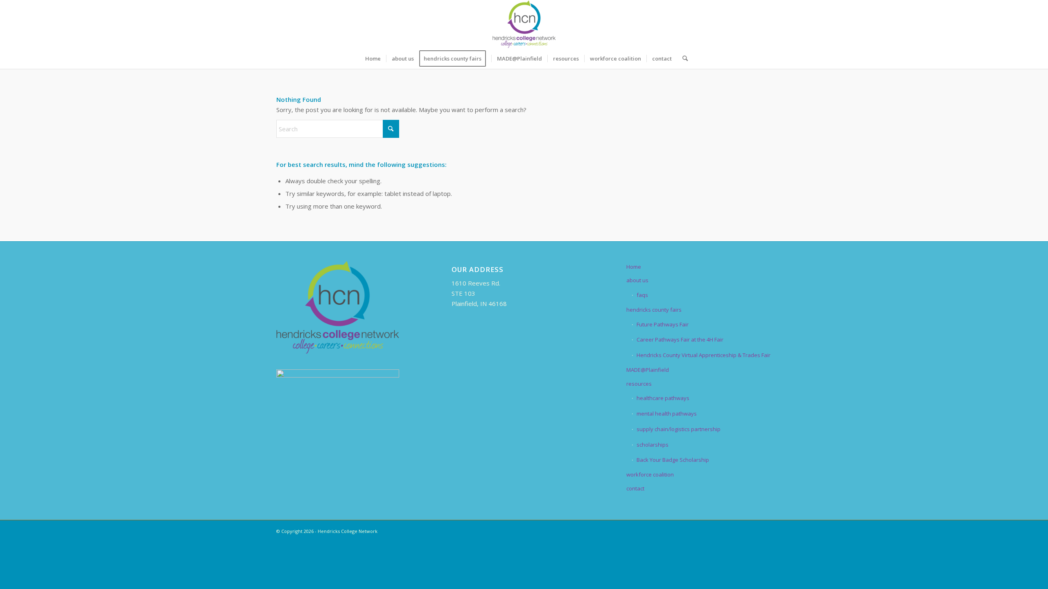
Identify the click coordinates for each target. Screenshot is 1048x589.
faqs (642, 295)
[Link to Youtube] (765, 24)
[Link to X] (729, 24)
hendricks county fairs (654, 309)
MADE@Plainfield (647, 369)
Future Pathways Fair (663, 324)
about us (637, 280)
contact (635, 488)
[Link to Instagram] (753, 24)
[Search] (682, 58)
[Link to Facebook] (716, 24)
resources (639, 383)
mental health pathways (667, 413)
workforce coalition (650, 474)
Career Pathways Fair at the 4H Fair (680, 339)
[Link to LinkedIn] (741, 24)
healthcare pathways (663, 398)
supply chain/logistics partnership (678, 429)
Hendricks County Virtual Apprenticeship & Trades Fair (703, 355)
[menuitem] (373, 58)
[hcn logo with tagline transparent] (524, 24)
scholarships (653, 444)
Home (633, 266)
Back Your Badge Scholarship (673, 459)
